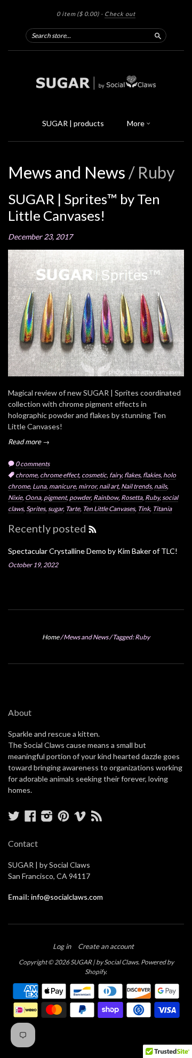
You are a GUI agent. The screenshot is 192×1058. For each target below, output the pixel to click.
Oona (33, 497)
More (136, 123)
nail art (108, 486)
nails (160, 486)
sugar (55, 509)
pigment (55, 497)
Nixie (15, 497)
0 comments (32, 464)
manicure (62, 486)
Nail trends (136, 486)
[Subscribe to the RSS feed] (93, 528)
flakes (132, 475)
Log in (62, 946)
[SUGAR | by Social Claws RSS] (96, 815)
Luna (39, 486)
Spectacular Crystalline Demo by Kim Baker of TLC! (93, 550)
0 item (78, 13)
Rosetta (131, 497)
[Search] (158, 35)
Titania (162, 509)
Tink (144, 509)
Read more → (29, 441)
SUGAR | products (73, 123)
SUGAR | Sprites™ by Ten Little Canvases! (84, 207)
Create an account (106, 946)
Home (50, 637)
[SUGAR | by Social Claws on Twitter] (14, 815)
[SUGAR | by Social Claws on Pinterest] (63, 815)
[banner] (96, 81)
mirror (87, 486)
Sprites (35, 509)
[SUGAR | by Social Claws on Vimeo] (80, 815)
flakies (152, 475)
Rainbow (105, 497)
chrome (26, 475)
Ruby (152, 497)
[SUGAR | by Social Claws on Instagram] (47, 815)
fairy (115, 475)
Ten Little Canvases (109, 509)
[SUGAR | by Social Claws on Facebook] (30, 815)
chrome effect (59, 475)
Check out (120, 13)
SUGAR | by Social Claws (104, 962)
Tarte (73, 509)
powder (80, 497)
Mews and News (66, 172)
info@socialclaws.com (67, 896)
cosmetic (94, 475)
